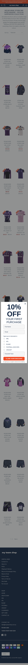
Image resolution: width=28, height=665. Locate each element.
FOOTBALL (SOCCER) (12, 347)
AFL (7, 341)
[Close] (25, 304)
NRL (7, 338)
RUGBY (8, 344)
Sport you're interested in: (10, 336)
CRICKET (9, 350)
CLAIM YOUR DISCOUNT (14, 358)
